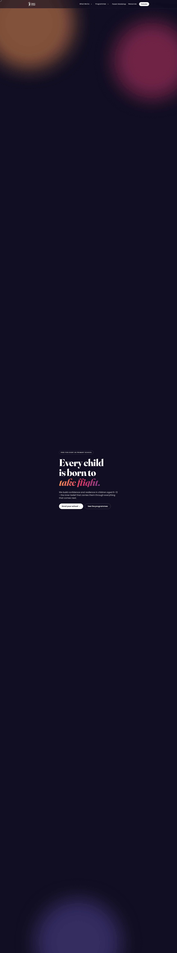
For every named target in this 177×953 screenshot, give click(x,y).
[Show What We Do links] (91, 4)
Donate (144, 4)
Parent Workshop (119, 4)
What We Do (84, 4)
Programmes (100, 4)
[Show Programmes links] (108, 4)
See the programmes (98, 506)
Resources (132, 4)
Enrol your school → (71, 506)
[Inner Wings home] (31, 4)
